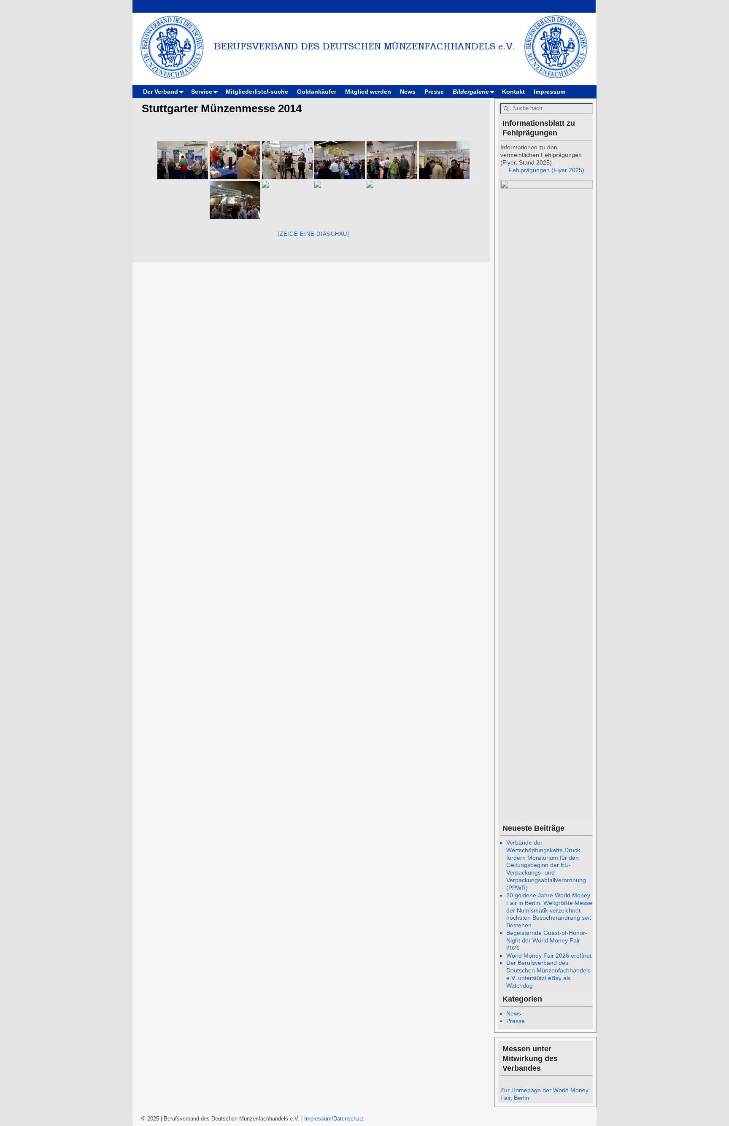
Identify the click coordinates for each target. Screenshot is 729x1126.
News (408, 91)
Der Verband (160, 91)
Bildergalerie (471, 91)
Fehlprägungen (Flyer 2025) (546, 170)
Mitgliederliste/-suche (257, 91)
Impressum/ (318, 1118)
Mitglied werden (368, 91)
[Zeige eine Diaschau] (313, 234)
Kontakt (513, 91)
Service (201, 91)
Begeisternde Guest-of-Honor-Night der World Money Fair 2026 (546, 940)
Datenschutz (348, 1118)
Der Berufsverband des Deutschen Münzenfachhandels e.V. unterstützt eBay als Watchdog (548, 974)
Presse (434, 91)
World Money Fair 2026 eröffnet (548, 955)
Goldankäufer (316, 91)
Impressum (549, 91)
